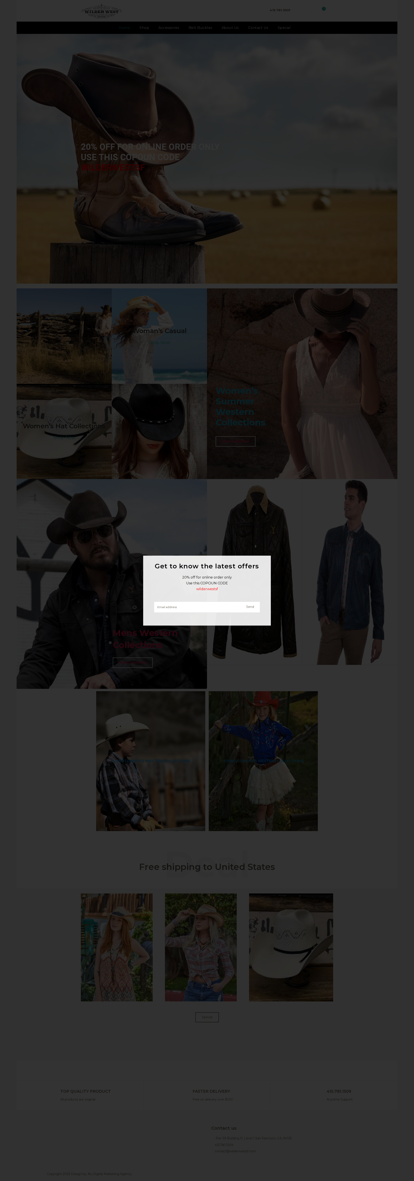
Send (250, 607)
